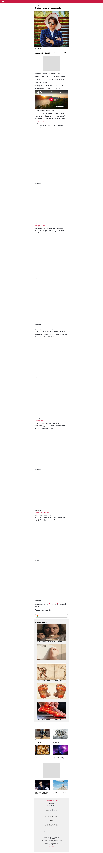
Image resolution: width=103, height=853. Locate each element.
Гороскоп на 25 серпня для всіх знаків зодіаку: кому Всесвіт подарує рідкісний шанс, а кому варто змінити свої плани (60, 758)
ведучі (51, 820)
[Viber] (40, 48)
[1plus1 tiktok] (51, 806)
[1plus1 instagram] (47, 806)
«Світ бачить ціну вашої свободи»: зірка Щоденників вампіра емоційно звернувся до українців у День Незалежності (42, 793)
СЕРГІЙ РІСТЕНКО (40, 327)
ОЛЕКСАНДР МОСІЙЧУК (42, 513)
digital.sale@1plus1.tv (52, 841)
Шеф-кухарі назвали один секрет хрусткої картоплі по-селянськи (41, 757)
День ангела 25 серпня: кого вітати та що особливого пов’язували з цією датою (60, 792)
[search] (98, 1)
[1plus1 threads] (49, 806)
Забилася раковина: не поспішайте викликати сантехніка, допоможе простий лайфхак (59, 741)
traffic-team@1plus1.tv (51, 844)
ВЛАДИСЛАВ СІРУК (40, 121)
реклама (51, 815)
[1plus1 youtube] (55, 806)
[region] (51, 63)
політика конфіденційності (51, 824)
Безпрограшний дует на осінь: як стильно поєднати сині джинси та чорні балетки (41, 741)
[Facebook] (35, 48)
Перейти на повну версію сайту (51, 800)
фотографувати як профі (51, 603)
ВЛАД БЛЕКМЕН (40, 226)
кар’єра (51, 819)
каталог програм (51, 817)
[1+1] (4, 1)
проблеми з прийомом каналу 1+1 (51, 816)
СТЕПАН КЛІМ (39, 420)
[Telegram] (38, 48)
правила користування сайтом (51, 825)
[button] (100, 1)
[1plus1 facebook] (53, 806)
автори (51, 821)
